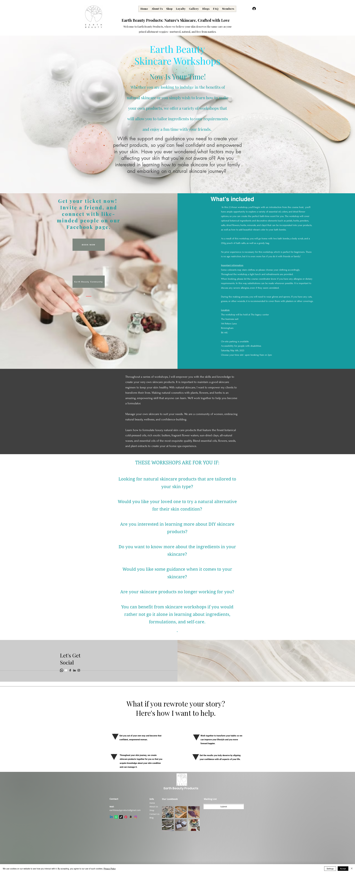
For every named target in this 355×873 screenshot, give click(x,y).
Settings (330, 868)
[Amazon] (130, 817)
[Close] (351, 868)
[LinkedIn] (74, 670)
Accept (343, 868)
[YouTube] (66, 670)
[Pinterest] (126, 817)
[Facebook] (70, 670)
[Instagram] (78, 670)
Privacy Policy (110, 868)
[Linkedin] (111, 817)
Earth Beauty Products (181, 788)
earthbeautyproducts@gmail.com (125, 810)
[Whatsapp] (61, 670)
